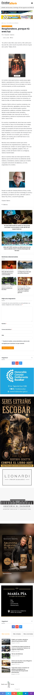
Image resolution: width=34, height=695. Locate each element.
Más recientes (6, 634)
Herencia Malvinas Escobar (7, 288)
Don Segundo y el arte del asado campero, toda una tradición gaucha (24, 290)
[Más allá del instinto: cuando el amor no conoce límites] (9, 265)
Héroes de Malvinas (17, 654)
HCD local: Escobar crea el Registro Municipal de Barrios (22, 661)
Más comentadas (28, 634)
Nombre (4, 323)
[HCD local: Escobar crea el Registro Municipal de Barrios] (6, 663)
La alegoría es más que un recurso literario (24, 272)
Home (4, 23)
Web (3, 335)
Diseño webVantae (7, 684)
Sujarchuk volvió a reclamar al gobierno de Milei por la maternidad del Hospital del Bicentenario (20, 670)
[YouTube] (17, 363)
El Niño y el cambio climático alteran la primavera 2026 (20, 640)
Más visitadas (17, 634)
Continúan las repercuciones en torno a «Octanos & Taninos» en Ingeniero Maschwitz (21, 648)
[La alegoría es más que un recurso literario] (25, 265)
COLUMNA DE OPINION (12, 23)
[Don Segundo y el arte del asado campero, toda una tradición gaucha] (25, 281)
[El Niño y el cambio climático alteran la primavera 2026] (6, 642)
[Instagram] (20, 363)
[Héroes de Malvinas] (6, 656)
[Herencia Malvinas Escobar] (9, 281)
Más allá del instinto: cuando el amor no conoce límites (8, 273)
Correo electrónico (7, 329)
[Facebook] (13, 363)
